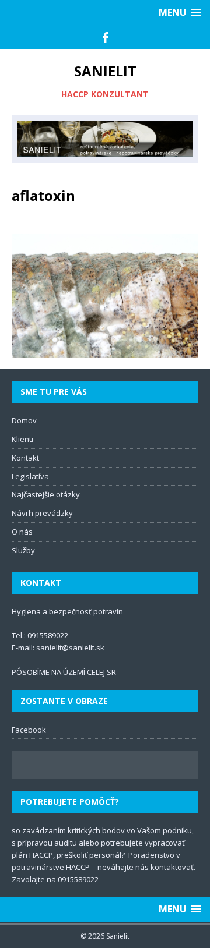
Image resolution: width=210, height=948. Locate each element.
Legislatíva (30, 476)
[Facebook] (105, 37)
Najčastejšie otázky (46, 494)
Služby (23, 550)
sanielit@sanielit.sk (70, 647)
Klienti (22, 439)
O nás (22, 531)
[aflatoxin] (105, 350)
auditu (65, 842)
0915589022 (47, 635)
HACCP (41, 855)
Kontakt (25, 457)
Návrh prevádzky (42, 513)
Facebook (29, 729)
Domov (24, 420)
